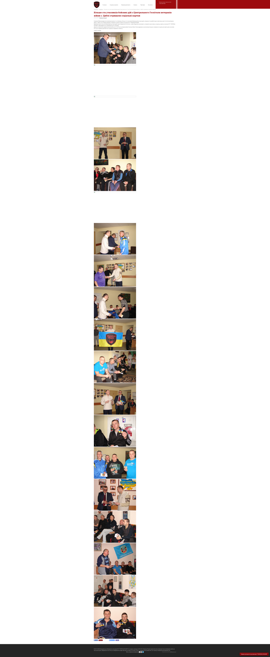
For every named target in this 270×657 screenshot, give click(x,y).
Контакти (150, 4)
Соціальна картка (114, 4)
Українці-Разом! (103, 17)
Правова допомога (125, 4)
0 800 (162, 3)
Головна (105, 4)
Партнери (142, 4)
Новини (135, 4)
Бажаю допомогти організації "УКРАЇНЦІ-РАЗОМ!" (254, 654)
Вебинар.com (173, 651)
